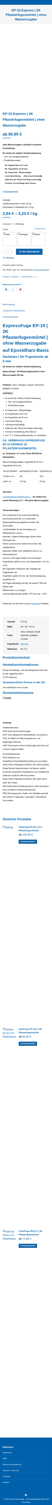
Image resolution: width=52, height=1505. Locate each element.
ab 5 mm (24, 644)
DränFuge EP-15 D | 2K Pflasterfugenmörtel (30, 1031)
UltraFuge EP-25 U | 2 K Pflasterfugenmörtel (30, 829)
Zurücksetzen (40, 229)
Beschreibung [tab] (9, 304)
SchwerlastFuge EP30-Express (17, 497)
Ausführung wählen (28, 842)
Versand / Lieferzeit (11, 1470)
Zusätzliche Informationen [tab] (14, 311)
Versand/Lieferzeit (41, 270)
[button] (8, 257)
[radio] (10, 239)
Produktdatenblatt (10, 191)
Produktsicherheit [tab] (10, 317)
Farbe (5, 229)
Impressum (7, 1452)
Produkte (6, 1476)
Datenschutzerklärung (12, 1464)
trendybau (15, 277)
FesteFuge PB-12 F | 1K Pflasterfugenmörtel (30, 1233)
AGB (5, 1458)
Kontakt (6, 1482)
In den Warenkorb (29, 251)
